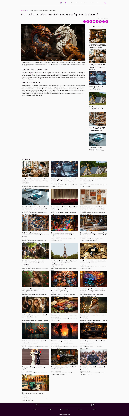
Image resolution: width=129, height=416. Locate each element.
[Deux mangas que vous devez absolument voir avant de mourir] (64, 330)
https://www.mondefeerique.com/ (29, 74)
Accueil (22, 10)
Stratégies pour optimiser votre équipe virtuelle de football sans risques (96, 88)
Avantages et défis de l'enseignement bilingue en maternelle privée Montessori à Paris (64, 262)
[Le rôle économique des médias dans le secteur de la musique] (93, 250)
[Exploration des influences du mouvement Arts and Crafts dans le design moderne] (97, 119)
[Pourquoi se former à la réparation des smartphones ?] (64, 356)
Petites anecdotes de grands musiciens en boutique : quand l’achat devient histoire (97, 45)
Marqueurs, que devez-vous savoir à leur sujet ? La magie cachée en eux (92, 289)
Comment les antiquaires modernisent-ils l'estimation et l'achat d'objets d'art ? (93, 233)
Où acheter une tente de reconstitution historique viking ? (96, 108)
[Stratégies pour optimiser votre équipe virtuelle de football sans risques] (97, 78)
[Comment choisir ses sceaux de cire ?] (64, 304)
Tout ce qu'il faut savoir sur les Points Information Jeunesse (35, 315)
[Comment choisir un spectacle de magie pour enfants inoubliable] (64, 222)
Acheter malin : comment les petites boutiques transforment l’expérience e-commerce (97, 66)
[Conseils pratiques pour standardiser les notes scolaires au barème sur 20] (97, 139)
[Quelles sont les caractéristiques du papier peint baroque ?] (35, 330)
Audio (71, 2)
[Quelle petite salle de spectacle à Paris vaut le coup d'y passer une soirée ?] (64, 196)
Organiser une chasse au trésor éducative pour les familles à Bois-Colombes (33, 262)
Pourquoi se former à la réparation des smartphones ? (64, 367)
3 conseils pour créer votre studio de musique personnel (92, 341)
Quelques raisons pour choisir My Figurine (33, 367)
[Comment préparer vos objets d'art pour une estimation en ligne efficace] (93, 196)
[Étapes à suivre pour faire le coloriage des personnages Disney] (64, 278)
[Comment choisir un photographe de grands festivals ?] (93, 356)
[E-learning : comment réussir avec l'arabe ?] (35, 382)
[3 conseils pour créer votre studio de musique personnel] (93, 330)
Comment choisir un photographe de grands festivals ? (93, 367)
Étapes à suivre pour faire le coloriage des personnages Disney (64, 289)
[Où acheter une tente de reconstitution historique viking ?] (97, 98)
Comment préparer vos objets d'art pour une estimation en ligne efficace (93, 207)
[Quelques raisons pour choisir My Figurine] (35, 356)
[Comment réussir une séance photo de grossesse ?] (93, 304)
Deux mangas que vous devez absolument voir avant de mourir (62, 341)
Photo (77, 2)
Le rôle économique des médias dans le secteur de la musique (93, 261)
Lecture (91, 2)
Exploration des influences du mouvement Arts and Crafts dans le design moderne (97, 128)
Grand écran (84, 2)
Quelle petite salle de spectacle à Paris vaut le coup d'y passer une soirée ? (64, 207)
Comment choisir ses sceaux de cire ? (64, 314)
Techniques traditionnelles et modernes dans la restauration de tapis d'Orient (35, 234)
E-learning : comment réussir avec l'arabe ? (33, 393)
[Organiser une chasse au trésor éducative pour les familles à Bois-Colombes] (35, 250)
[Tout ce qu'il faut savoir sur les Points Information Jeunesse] (35, 304)
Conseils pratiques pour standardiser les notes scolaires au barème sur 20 (96, 149)
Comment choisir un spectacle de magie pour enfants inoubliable (62, 233)
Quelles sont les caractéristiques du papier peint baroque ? (34, 341)
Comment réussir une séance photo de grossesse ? (93, 315)
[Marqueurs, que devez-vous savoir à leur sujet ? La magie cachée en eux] (93, 278)
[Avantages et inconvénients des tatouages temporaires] (35, 278)
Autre (98, 2)
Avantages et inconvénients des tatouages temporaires (33, 289)
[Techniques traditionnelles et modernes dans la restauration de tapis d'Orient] (35, 222)
